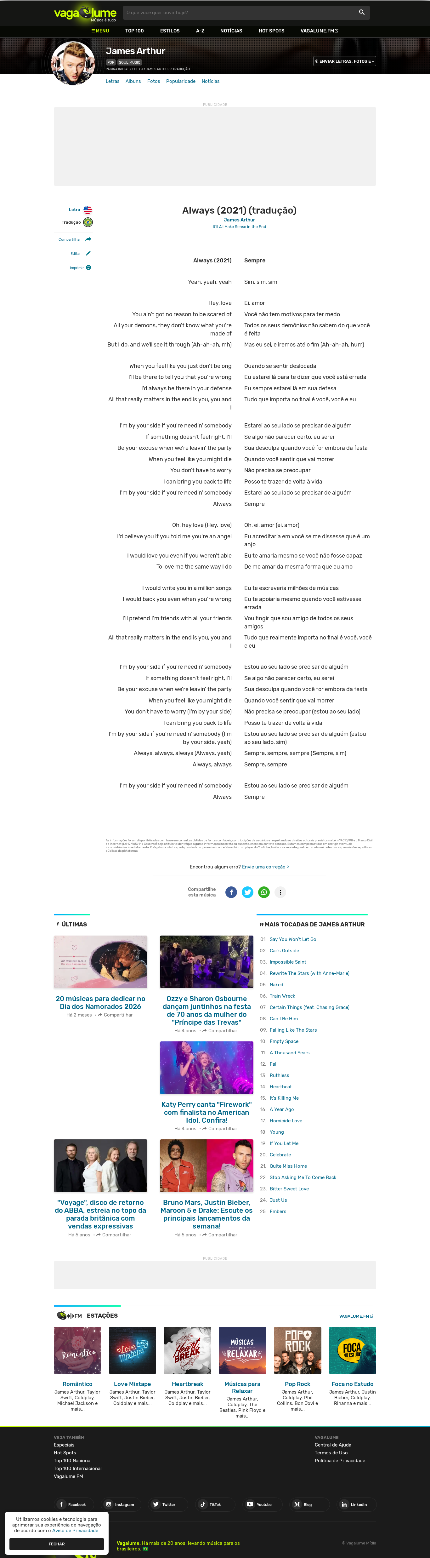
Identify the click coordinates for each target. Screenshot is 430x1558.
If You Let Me (284, 1143)
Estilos (170, 31)
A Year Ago (282, 1109)
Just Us (278, 1200)
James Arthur (135, 51)
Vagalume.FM (317, 31)
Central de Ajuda (333, 1445)
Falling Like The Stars (293, 1030)
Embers (278, 1211)
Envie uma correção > (265, 867)
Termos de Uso (331, 1453)
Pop (110, 62)
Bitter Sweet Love (289, 1189)
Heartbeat (281, 1087)
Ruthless (279, 1075)
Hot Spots (272, 31)
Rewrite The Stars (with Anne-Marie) (309, 973)
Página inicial (117, 69)
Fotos (153, 81)
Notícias (231, 31)
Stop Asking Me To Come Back (303, 1177)
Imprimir (77, 268)
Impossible (288, 962)
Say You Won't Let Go (293, 939)
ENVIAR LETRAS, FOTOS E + (347, 61)
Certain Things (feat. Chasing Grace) (309, 1007)
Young (277, 1132)
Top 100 (134, 31)
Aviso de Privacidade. (75, 1530)
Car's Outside (284, 951)
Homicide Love (286, 1121)
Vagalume (85, 13)
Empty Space (284, 1041)
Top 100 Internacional (78, 1468)
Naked (276, 985)
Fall (274, 1064)
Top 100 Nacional (73, 1460)
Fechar (57, 1544)
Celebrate (280, 1155)
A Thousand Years (290, 1053)
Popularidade (180, 81)
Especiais (64, 1445)
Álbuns (133, 81)
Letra (74, 209)
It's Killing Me (284, 1098)
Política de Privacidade (340, 1460)
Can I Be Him (284, 1019)
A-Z (200, 31)
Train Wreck (282, 996)
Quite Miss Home (288, 1166)
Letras (113, 81)
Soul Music (129, 62)
